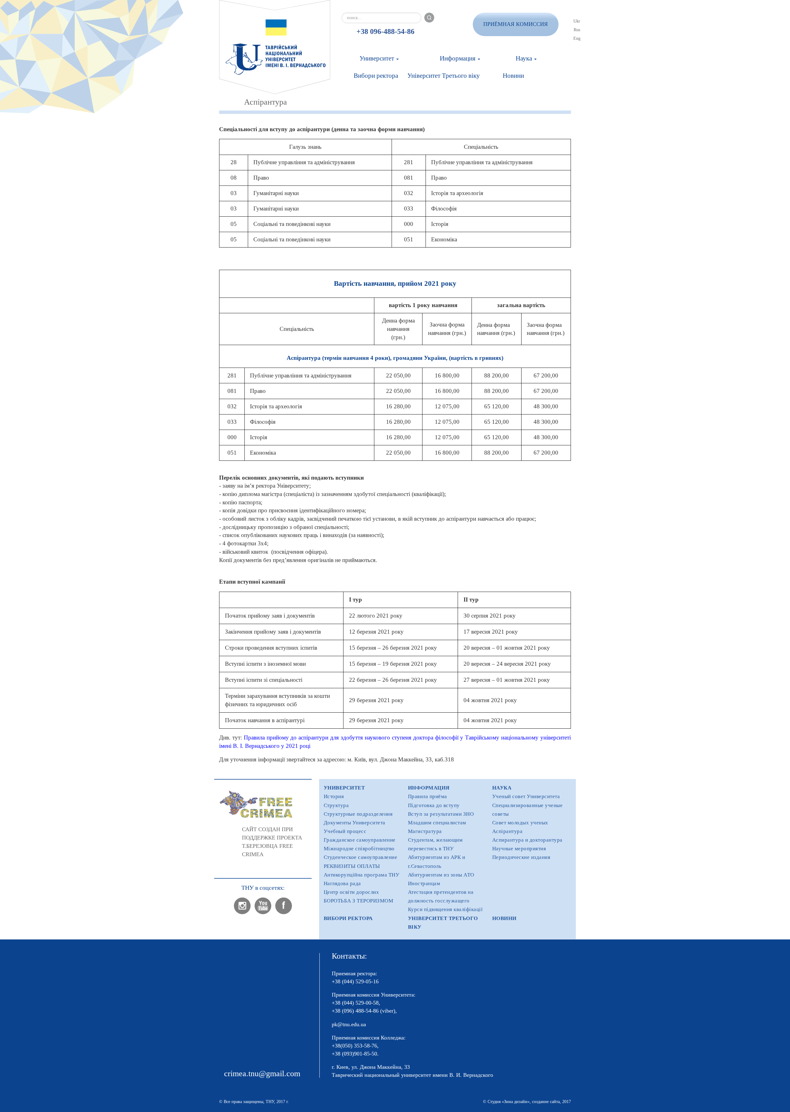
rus (577, 29)
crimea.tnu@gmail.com (262, 1073)
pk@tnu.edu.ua (349, 1024)
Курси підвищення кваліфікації (445, 909)
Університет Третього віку (443, 75)
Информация (458, 58)
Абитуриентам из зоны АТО (441, 875)
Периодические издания (521, 857)
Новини (513, 75)
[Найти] (429, 18)
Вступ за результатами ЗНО (441, 814)
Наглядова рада (342, 883)
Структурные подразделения (358, 814)
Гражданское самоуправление (360, 840)
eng (576, 38)
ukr (576, 21)
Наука (525, 58)
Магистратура (425, 831)
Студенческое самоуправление (360, 857)
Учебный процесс (345, 831)
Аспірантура (507, 831)
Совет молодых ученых (520, 823)
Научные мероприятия (519, 849)
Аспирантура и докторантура (527, 840)
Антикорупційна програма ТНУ (362, 875)
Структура (336, 805)
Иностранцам (424, 883)
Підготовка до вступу (434, 805)
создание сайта (546, 1101)
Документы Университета (354, 823)
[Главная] (274, 47)
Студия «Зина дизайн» (509, 1101)
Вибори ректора (376, 75)
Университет (378, 58)
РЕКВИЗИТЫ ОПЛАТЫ (352, 866)
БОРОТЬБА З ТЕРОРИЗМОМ (358, 901)
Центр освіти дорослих (351, 892)
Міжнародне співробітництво (359, 849)
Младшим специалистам (437, 823)
